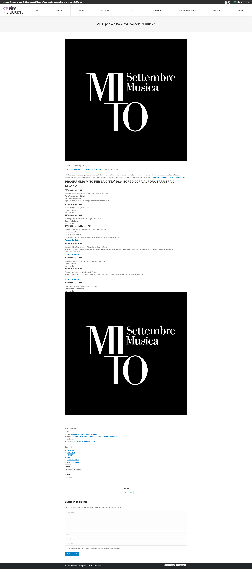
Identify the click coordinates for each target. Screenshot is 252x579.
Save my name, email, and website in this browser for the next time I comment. (94, 549)
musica (69, 457)
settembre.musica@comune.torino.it (85, 434)
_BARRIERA (71, 453)
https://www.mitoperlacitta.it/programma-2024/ (167, 177)
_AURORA (70, 450)
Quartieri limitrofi (73, 460)
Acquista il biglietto (72, 240)
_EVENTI (70, 455)
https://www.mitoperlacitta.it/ (84, 441)
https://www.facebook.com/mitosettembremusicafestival (96, 437)
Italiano (239, 2)
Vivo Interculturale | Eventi (76, 462)
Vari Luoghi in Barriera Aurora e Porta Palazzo (86, 169)
